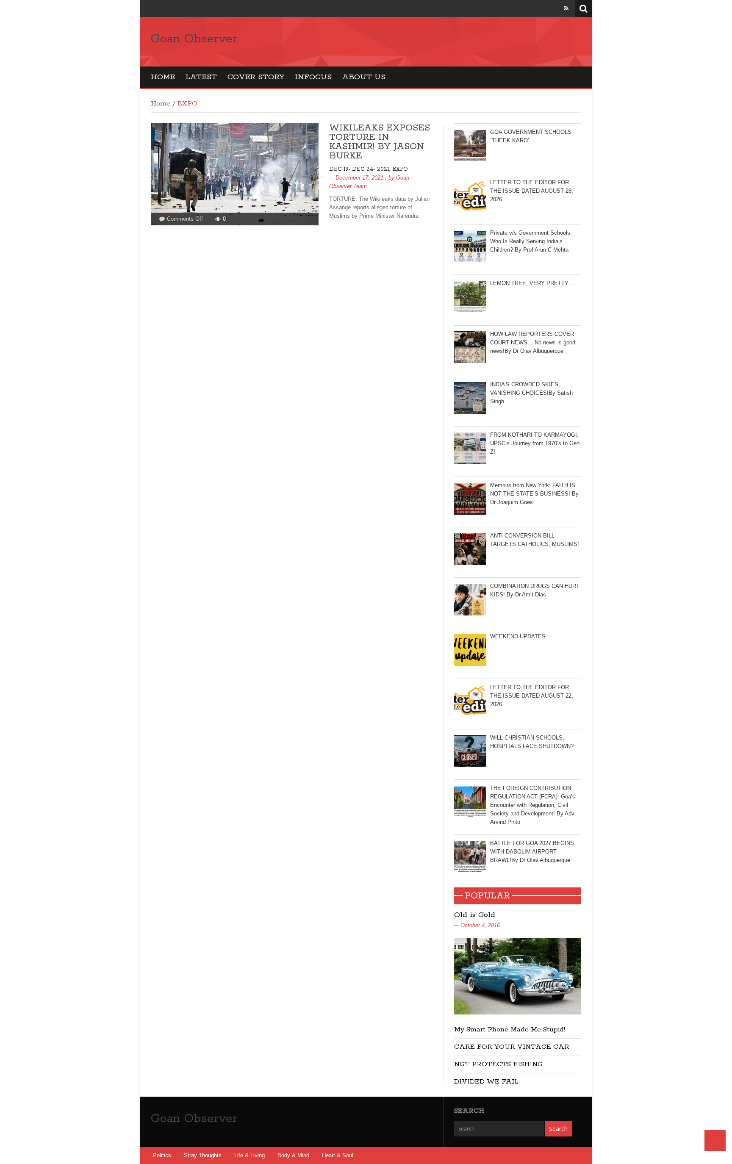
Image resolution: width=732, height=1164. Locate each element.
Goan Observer (194, 39)
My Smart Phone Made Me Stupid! (509, 1029)
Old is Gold (474, 915)
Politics (162, 1155)
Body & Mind (293, 1155)
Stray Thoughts (203, 1155)
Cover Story (255, 77)
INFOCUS (313, 77)
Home (163, 77)
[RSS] (566, 8)
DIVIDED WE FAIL (486, 1081)
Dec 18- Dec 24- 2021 (359, 169)
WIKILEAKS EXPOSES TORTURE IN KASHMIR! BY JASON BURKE (379, 142)
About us (363, 77)
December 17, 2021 (359, 178)
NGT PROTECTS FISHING (498, 1064)
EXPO (400, 169)
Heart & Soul (337, 1155)
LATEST (201, 77)
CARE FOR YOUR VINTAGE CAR (511, 1046)
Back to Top (715, 1140)
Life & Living (249, 1155)
